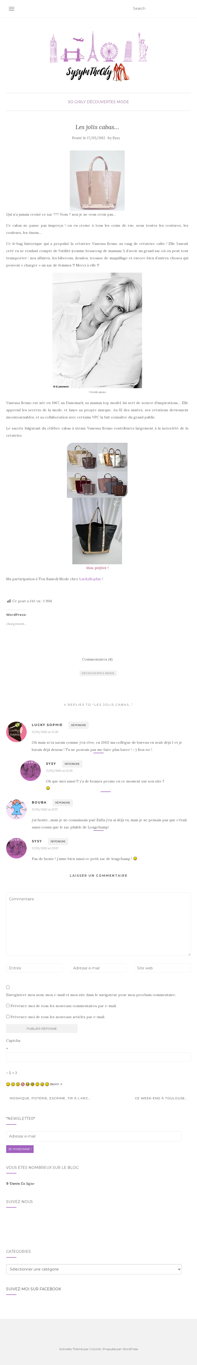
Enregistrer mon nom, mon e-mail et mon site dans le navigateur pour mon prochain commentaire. (91, 994)
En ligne (20, 1183)
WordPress (130, 1349)
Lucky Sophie (47, 725)
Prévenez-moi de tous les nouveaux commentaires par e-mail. (63, 1006)
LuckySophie (90, 579)
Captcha (13, 1040)
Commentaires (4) (97, 659)
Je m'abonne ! (20, 1149)
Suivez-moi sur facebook (33, 1289)
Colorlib (95, 1349)
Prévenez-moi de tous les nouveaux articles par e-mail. (58, 1017)
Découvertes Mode (108, 102)
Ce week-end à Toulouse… (161, 1098)
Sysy (116, 138)
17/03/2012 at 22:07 (45, 848)
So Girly (77, 102)
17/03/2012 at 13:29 (59, 770)
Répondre (78, 725)
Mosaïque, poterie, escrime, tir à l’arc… (50, 1098)
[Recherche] (187, 9)
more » (56, 1084)
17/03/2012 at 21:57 (45, 809)
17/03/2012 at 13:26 (45, 732)
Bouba (39, 802)
